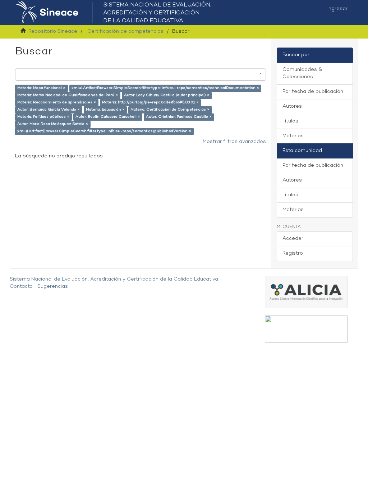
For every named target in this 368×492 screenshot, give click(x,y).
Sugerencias (52, 286)
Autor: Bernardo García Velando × (48, 109)
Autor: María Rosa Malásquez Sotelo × (52, 124)
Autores (292, 106)
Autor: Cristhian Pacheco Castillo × (179, 117)
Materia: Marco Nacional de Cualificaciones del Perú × (67, 95)
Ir (259, 74)
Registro (292, 253)
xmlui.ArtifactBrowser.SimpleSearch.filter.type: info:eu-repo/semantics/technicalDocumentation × (165, 88)
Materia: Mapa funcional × (41, 88)
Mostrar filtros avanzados (234, 141)
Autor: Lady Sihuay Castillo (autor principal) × (167, 95)
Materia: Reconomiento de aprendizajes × (56, 102)
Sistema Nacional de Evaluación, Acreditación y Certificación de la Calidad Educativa (114, 279)
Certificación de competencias (125, 31)
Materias (293, 136)
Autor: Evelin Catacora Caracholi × (107, 117)
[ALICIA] (306, 292)
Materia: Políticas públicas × (43, 117)
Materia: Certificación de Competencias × (170, 109)
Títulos (290, 121)
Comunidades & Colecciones (302, 73)
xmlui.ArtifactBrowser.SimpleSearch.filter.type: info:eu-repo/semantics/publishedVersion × (104, 131)
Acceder (292, 238)
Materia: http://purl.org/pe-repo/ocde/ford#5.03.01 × (150, 102)
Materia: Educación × (105, 109)
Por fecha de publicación (312, 91)
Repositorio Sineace (52, 31)
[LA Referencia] (306, 329)
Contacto (21, 286)
